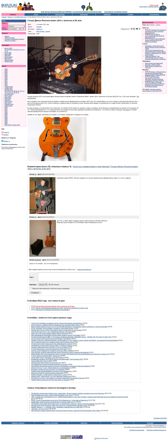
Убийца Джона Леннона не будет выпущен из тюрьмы (50, 380)
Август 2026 (8, 48)
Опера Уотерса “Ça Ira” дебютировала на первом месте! (51, 368)
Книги (36, 14)
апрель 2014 (8, 101)
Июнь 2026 (8, 54)
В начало (150, 423)
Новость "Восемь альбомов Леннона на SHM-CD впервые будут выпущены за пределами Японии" (154, 84)
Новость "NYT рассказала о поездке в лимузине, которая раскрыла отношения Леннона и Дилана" (154, 78)
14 (23, 49)
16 (22, 91)
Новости (13, 14)
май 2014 (7, 100)
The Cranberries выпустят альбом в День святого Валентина (52, 342)
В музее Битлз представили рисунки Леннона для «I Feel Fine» (154, 36)
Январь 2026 (9, 61)
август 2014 (8, 95)
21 (7, 92)
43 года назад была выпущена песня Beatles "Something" (51, 339)
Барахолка (84, 14)
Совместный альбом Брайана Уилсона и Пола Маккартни (51, 371)
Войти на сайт (154, 5)
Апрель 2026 (8, 57)
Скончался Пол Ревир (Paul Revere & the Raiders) (52, 310)
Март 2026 (8, 58)
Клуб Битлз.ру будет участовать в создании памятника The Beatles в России (57, 378)
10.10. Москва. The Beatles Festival (115, 11)
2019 (6, 78)
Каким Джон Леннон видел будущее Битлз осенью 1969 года (52, 402)
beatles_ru (7, 141)
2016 (6, 82)
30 (16, 92)
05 (9, 49)
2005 (6, 119)
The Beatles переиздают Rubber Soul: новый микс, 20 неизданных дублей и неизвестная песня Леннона (67, 393)
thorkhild (38, 26)
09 (16, 49)
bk (35, 174)
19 (7, 51)
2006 (6, 117)
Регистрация (143, 6)
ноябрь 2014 (8, 88)
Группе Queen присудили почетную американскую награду (51, 344)
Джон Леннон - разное (43, 31)
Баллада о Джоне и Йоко (152, 64)
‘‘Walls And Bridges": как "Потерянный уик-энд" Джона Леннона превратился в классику (155, 57)
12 (20, 49)
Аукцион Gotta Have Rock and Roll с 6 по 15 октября (49, 347)
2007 (6, 116)
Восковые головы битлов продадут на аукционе (48, 369)
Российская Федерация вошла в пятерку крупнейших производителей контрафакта (60, 366)
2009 (6, 113)
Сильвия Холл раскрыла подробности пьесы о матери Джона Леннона (155, 31)
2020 (6, 76)
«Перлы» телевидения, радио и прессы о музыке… (14, 39)
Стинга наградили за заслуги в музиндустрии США (49, 349)
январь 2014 (8, 105)
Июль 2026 (8, 52)
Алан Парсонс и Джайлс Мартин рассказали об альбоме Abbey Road (55, 325)
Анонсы (7, 36)
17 (5, 51)
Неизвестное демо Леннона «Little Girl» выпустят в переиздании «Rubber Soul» (59, 405)
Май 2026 (7, 55)
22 (9, 92)
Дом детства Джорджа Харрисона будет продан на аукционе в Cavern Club (61, 308)
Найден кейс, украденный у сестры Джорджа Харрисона (51, 376)
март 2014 (8, 103)
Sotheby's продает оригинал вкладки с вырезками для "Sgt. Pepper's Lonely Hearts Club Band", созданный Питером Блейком (74, 340)
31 (18, 92)
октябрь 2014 (9, 89)
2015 (6, 83)
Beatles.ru (39, 29)
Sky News (126, 110)
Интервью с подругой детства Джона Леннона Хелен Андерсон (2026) (155, 47)
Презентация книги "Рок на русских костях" (46, 363)
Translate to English (160, 418)
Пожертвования (117, 423)
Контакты (84, 423)
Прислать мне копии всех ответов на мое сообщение (50, 288)
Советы (4, 27)
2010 (6, 111)
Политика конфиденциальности (156, 430)
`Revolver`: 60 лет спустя (40, 409)
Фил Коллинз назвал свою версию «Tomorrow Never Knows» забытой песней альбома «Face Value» (66, 410)
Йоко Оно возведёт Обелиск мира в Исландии (47, 373)
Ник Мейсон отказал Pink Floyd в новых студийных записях (52, 345)
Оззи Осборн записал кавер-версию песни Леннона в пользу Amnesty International (60, 352)
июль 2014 (8, 97)
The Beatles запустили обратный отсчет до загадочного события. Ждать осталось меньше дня (64, 404)
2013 (6, 107)
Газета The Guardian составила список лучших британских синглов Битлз (57, 323)
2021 (6, 75)
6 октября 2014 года (20, 17)
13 (22, 49)
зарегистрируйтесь (84, 269)
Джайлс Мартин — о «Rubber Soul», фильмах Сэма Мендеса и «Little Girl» (57, 407)
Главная (4, 17)
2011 (6, 110)
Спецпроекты (154, 14)
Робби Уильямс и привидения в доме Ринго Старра (49, 375)
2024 (6, 70)
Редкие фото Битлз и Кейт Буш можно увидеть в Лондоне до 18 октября (56, 330)
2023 (6, 72)
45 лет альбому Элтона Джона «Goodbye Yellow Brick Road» (52, 328)
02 (5, 49)
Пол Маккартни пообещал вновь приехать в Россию (49, 364)
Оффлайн (107, 14)
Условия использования (136, 430)
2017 (6, 80)
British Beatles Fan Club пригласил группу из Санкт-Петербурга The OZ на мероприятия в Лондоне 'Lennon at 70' (70, 354)
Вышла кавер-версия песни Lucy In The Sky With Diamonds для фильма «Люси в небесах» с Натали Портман (69, 327)
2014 (6, 85)
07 (12, 49)
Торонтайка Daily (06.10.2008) (41, 361)
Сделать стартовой (51, 423)
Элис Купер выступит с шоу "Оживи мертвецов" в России (51, 332)
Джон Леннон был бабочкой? (154, 63)
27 (12, 92)
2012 (6, 108)
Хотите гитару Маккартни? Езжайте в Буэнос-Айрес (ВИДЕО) (52, 351)
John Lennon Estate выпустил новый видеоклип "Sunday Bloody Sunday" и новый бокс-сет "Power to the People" (155, 52)
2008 (6, 114)
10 (18, 49)
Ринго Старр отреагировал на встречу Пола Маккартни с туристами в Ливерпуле (59, 400)
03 (7, 49)
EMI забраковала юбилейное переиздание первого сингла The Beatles (56, 335)
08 (14, 49)
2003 (6, 122)
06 (11, 49)
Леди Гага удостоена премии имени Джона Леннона (49, 333)
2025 (6, 69)
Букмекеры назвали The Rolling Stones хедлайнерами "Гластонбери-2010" (57, 359)
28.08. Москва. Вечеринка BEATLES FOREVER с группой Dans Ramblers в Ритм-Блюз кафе (71, 11)
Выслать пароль (153, 6)
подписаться (13, 147)
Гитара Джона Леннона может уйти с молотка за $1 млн (55, 306)
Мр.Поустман (60, 14)
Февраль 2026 (9, 60)
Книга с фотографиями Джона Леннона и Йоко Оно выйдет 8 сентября (155, 40)
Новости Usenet (10, 37)
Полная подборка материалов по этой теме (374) (152, 90)
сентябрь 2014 (9, 94)
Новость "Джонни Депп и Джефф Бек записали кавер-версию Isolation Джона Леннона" (155, 73)
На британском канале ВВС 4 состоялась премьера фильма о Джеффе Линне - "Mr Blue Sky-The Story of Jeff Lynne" (71, 337)
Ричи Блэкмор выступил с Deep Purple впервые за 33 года (51, 395)
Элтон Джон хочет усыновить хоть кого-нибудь (47, 357)
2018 (6, 79)
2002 (6, 123)
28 (14, 92)
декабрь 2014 (9, 86)
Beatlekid (38, 260)
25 (11, 92)
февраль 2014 (9, 104)
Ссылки (130, 14)
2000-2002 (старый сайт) (12, 125)
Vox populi (4, 29)
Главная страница (17, 423)
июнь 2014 (8, 98)
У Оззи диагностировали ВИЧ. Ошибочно (45, 356)
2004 (6, 120)
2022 (6, 73)
